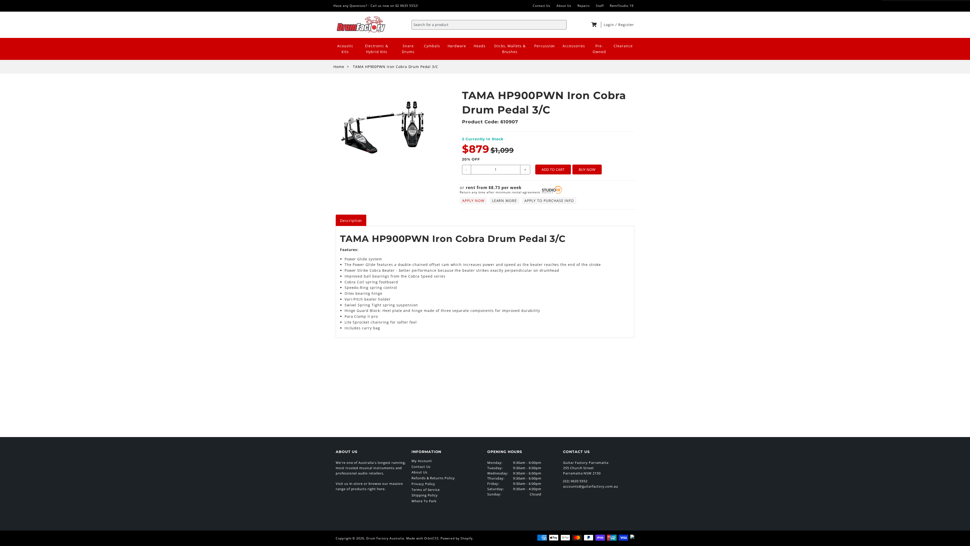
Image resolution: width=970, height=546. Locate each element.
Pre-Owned (599, 48)
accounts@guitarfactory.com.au (590, 486)
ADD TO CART (553, 169)
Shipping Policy (424, 495)
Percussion (544, 45)
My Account (421, 461)
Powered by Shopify (456, 538)
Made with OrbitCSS (422, 538)
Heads (480, 45)
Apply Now (473, 200)
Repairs (583, 6)
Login (609, 24)
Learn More (504, 200)
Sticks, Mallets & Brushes (510, 48)
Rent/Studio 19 (622, 6)
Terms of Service (425, 489)
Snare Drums (408, 48)
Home (338, 66)
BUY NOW (587, 169)
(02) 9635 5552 (575, 481)
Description (351, 220)
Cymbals (432, 45)
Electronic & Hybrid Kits (376, 48)
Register (626, 24)
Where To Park (424, 501)
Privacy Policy (423, 484)
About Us (563, 6)
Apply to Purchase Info (549, 200)
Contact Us (542, 6)
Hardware (457, 45)
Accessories (574, 45)
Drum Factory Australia (385, 538)
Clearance (623, 45)
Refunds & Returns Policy (433, 478)
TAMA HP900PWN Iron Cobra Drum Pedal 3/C (395, 66)
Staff (600, 6)
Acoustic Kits (345, 48)
